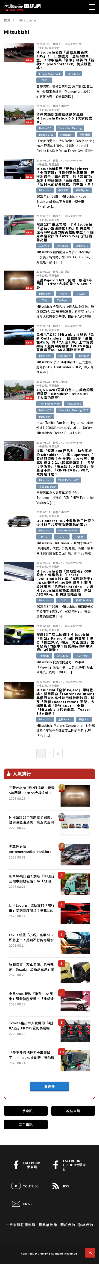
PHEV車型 (83, 356)
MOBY (65, 106)
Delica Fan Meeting (70, 128)
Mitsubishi (74, 74)
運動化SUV (82, 245)
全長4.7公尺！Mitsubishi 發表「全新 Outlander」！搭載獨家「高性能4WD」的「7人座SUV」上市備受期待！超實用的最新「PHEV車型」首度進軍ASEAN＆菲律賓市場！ (65, 342)
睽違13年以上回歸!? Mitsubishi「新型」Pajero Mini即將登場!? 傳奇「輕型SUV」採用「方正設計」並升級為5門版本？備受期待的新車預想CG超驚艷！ (65, 642)
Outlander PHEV (67, 530)
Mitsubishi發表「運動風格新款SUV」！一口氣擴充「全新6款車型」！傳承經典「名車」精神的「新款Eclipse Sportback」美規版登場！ (65, 60)
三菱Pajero (63, 300)
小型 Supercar (47, 486)
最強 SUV (84, 719)
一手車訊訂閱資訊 (21, 1224)
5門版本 (44, 656)
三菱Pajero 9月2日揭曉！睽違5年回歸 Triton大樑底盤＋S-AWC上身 (64, 284)
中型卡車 (63, 190)
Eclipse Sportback (50, 74)
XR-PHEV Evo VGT (68, 480)
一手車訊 (26, 1110)
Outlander (64, 356)
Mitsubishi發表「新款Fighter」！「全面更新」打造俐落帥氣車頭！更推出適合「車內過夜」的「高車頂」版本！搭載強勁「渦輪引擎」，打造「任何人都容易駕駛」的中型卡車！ (65, 176)
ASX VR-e (44, 245)
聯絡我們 (85, 1224)
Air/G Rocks (74, 403)
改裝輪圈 (85, 134)
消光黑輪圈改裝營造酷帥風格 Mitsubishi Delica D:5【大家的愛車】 (64, 118)
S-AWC (81, 293)
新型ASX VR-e (83, 600)
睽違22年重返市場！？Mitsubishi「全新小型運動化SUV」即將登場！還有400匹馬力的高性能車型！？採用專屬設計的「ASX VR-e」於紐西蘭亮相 (65, 232)
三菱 (44, 300)
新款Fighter (82, 190)
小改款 (79, 537)
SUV (44, 80)
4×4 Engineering (49, 403)
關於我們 (67, 1224)
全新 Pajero (65, 719)
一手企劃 (41, 48)
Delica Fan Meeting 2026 (73, 410)
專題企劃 (54, 48)
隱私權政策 (48, 1224)
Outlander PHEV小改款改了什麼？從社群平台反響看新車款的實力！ (65, 523)
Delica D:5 (45, 128)
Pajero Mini (82, 656)
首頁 (7, 20)
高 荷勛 (65, 271)
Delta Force (46, 134)
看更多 (49, 1086)
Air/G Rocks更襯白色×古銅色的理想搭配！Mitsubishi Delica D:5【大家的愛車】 (64, 393)
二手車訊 (26, 1124)
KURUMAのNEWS (71, 44)
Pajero (63, 293)
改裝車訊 (73, 1110)
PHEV (44, 537)
